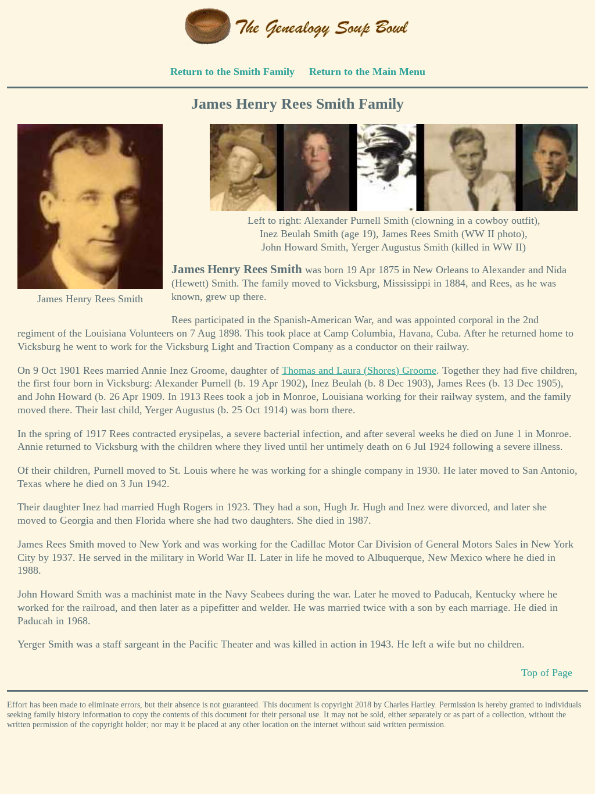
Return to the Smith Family (232, 71)
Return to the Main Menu (367, 71)
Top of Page (546, 672)
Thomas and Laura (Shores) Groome (359, 370)
